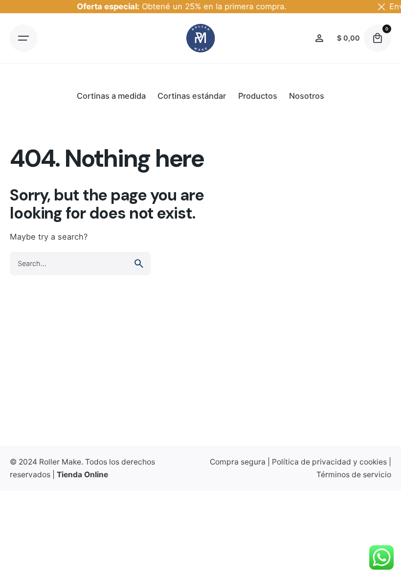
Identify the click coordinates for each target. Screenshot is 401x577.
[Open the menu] (23, 38)
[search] (139, 263)
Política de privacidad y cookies (329, 461)
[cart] (377, 38)
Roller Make (60, 461)
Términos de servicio (353, 474)
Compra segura (238, 461)
